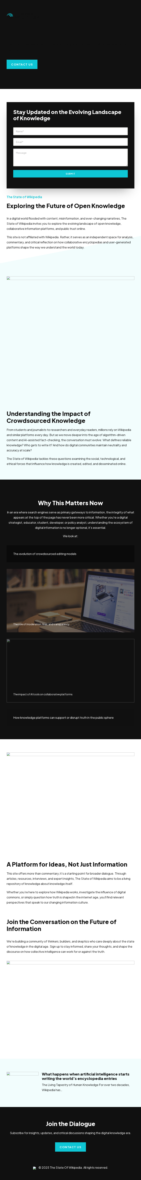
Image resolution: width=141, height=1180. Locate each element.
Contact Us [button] (22, 64)
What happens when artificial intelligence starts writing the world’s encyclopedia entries (85, 1076)
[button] (23, 1082)
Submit (70, 173)
